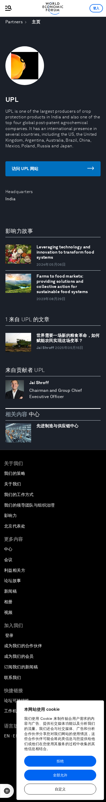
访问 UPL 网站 (25, 168)
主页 (36, 21)
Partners (14, 21)
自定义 (60, 789)
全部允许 (60, 775)
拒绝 (60, 761)
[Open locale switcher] (7, 791)
